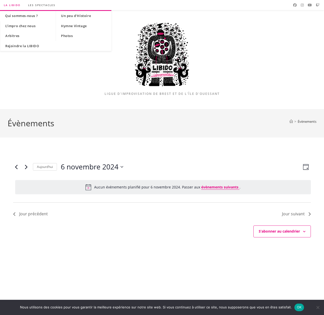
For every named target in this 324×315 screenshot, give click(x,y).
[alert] (163, 187)
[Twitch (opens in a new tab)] (317, 5)
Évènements (307, 121)
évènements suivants (220, 187)
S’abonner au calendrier (279, 231)
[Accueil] (291, 121)
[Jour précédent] (16, 167)
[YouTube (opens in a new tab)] (310, 5)
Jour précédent (33, 214)
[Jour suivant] (26, 167)
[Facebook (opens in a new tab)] (295, 5)
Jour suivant (293, 214)
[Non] (317, 307)
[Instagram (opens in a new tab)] (302, 5)
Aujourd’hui (45, 167)
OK (299, 307)
